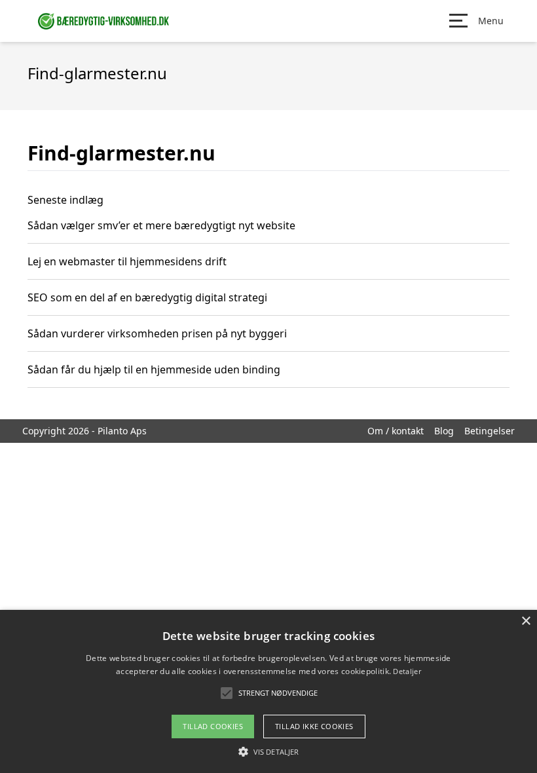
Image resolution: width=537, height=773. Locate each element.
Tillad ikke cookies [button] (314, 726)
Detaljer (406, 671)
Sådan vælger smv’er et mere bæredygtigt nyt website (161, 225)
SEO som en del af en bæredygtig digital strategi (147, 297)
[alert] (268, 691)
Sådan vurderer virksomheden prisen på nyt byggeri (157, 333)
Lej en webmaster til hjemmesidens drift (127, 261)
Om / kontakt (395, 430)
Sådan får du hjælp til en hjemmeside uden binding (154, 369)
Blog (444, 430)
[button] (268, 751)
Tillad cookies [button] (213, 726)
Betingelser (489, 430)
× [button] (525, 621)
